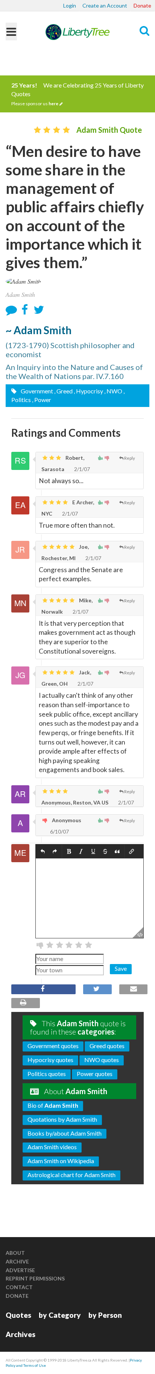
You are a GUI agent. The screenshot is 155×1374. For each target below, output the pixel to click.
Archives (20, 1334)
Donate (142, 5)
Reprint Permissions (35, 1278)
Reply (129, 458)
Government (36, 391)
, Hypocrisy (88, 391)
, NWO (113, 391)
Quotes (18, 1315)
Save (121, 968)
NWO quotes (101, 1059)
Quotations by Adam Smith (62, 1119)
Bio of (52, 1105)
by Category (60, 1315)
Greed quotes (107, 1045)
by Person (105, 1315)
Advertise (20, 1270)
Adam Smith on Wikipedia (60, 1160)
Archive (17, 1261)
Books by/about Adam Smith (64, 1133)
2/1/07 (81, 469)
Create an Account (104, 5)
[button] (43, 851)
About (15, 1253)
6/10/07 (59, 831)
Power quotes (94, 1073)
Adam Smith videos (52, 1146)
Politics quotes (46, 1073)
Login (69, 5)
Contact (19, 1287)
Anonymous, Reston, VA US (74, 802)
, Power (41, 399)
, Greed (63, 391)
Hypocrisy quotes (50, 1059)
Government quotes (53, 1045)
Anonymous (66, 820)
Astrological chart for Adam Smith (71, 1174)
